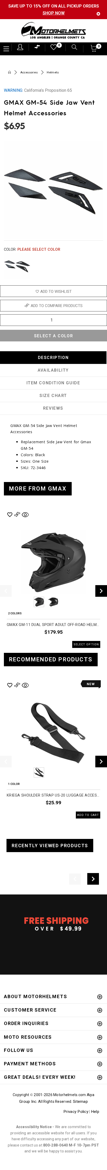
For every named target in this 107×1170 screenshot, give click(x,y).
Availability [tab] (53, 370)
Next (99, 266)
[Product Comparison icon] (37, 47)
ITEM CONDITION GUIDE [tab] (53, 382)
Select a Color (53, 335)
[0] (52, 48)
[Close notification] (98, 14)
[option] (53, 579)
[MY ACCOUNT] (20, 47)
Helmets (53, 72)
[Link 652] (9, 72)
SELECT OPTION (86, 644)
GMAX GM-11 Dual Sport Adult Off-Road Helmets (53, 625)
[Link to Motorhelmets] (53, 31)
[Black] (17, 266)
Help (95, 1111)
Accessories (29, 72)
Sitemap (80, 1101)
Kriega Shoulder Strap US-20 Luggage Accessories (53, 795)
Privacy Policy (75, 1111)
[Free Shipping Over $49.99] (53, 923)
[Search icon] (71, 47)
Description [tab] (53, 357)
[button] (94, 50)
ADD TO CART (88, 815)
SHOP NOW (54, 13)
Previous (24, 602)
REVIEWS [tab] (53, 408)
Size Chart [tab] (53, 395)
